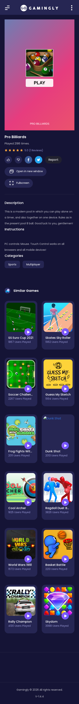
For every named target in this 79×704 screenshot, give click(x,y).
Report (53, 160)
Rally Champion (20, 621)
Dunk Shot (52, 451)
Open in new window (29, 171)
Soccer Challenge (21, 394)
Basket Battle (55, 565)
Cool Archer (17, 508)
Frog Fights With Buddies (26, 451)
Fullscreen (22, 183)
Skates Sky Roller (58, 338)
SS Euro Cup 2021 (20, 338)
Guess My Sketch (58, 394)
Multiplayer (33, 264)
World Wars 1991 (20, 565)
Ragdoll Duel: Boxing (60, 508)
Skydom (51, 621)
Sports (12, 264)
